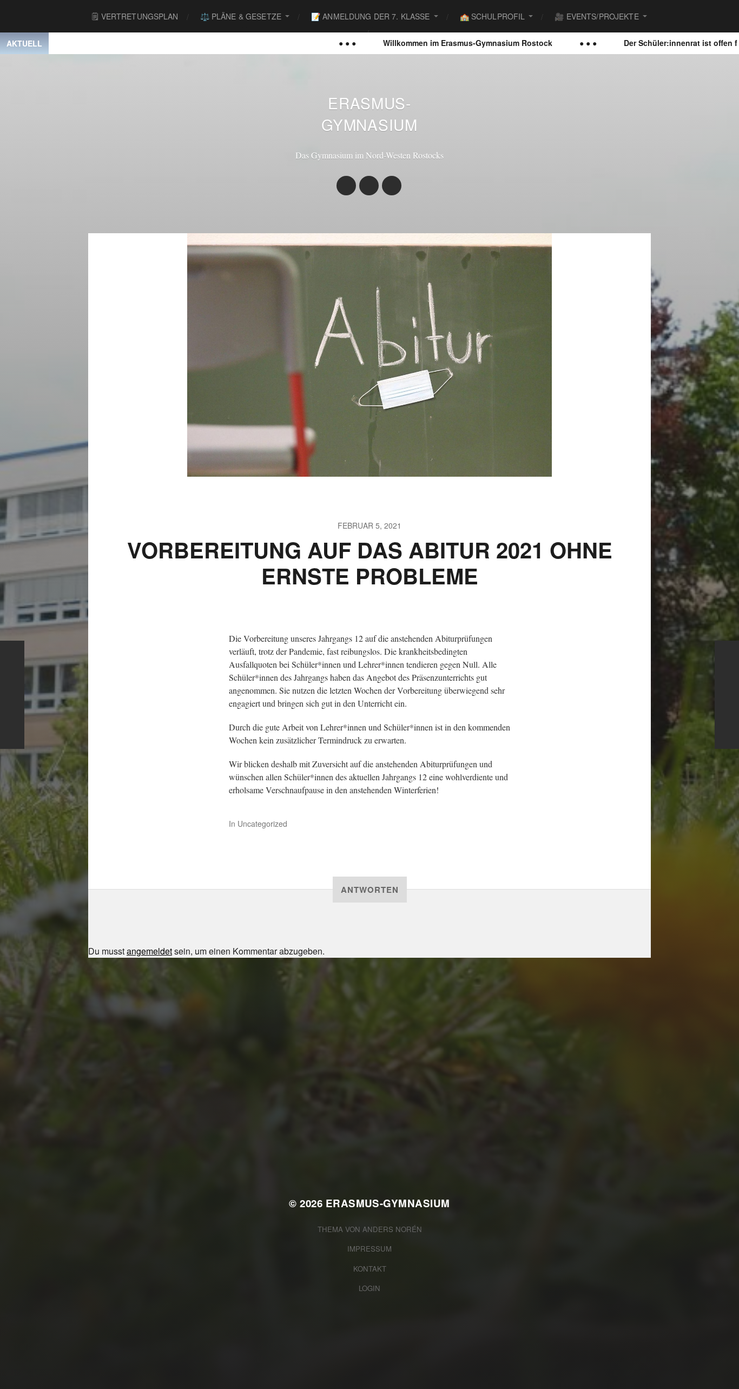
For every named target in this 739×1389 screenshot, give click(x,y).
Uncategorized (262, 823)
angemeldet (149, 951)
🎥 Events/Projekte (596, 16)
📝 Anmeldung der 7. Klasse (370, 16)
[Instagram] (346, 185)
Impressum (369, 1248)
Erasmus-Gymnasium (369, 113)
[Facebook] (369, 185)
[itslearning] (391, 185)
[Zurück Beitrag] (12, 695)
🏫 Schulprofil (492, 16)
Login (369, 1288)
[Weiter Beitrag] (727, 695)
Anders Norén (392, 1229)
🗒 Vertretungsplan (135, 16)
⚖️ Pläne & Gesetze (240, 16)
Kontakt (369, 1268)
